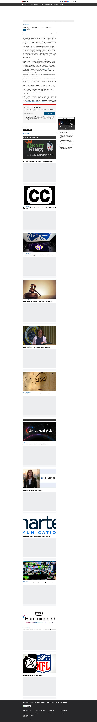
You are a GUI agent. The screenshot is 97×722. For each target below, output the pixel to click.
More (61, 4)
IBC (40, 20)
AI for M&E (61, 20)
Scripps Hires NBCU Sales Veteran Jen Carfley (65, 132)
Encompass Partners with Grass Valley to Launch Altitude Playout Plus (66, 142)
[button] (74, 1)
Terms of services (38, 116)
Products (36, 4)
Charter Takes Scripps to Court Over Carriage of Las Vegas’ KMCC (66, 136)
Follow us (48, 33)
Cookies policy (64, 710)
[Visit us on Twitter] (62, 1)
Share (25, 33)
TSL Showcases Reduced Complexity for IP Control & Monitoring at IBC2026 (66, 147)
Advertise (63, 713)
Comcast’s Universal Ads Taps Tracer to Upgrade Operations (66, 127)
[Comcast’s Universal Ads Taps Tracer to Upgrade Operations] (66, 124)
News (26, 4)
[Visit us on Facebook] (60, 1)
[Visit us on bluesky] (68, 1)
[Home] (22, 4)
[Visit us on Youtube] (66, 1)
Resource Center (48, 4)
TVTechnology (29, 29)
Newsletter (54, 33)
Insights (31, 4)
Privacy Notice (28, 117)
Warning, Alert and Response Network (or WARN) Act (36, 101)
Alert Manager (47, 69)
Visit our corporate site (62, 702)
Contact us (50, 713)
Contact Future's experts (40, 710)
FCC (45, 20)
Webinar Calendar (52, 20)
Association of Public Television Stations (31, 41)
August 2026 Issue (33, 20)
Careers (37, 713)
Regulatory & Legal (26, 24)
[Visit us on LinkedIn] (64, 1)
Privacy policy (51, 710)
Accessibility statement (27, 713)
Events (41, 4)
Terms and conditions (27, 710)
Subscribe (55, 4)
